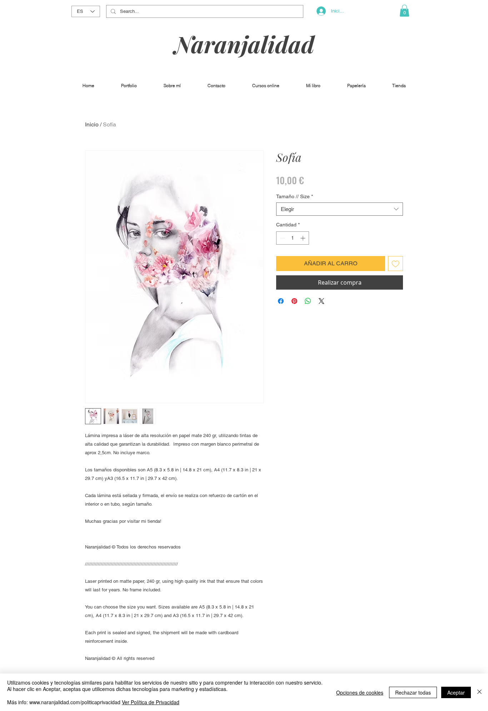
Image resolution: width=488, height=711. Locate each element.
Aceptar (456, 692)
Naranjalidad (244, 44)
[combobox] (339, 209)
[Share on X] (321, 301)
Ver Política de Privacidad (150, 702)
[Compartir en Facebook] (281, 301)
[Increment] (303, 238)
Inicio (92, 124)
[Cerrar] (479, 692)
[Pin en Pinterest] (294, 301)
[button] (404, 10)
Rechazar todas (413, 692)
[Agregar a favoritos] (395, 263)
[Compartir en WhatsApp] (308, 301)
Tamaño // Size (294, 196)
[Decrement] (281, 238)
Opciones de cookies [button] (359, 692)
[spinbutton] (292, 238)
